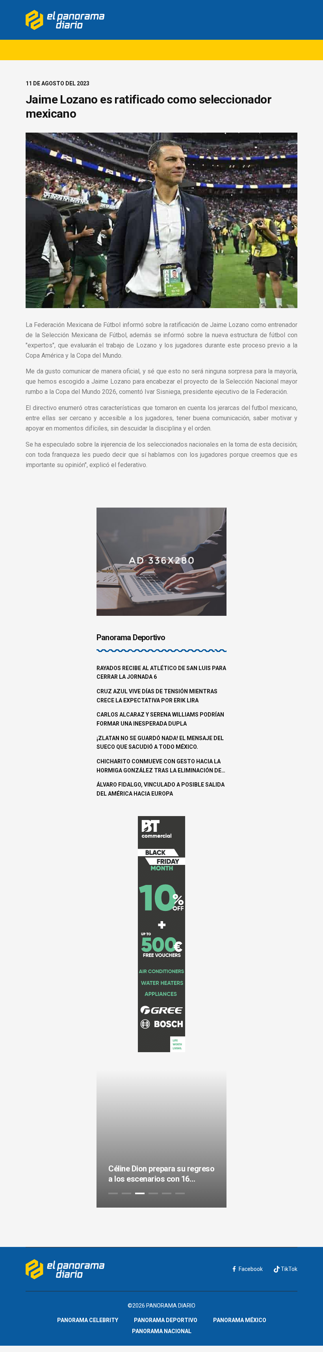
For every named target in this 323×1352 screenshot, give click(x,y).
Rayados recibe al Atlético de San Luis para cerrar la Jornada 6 (161, 672)
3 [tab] (140, 1193)
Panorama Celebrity (87, 1320)
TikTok (288, 1269)
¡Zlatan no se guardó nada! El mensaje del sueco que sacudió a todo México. (160, 742)
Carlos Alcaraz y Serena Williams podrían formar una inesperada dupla (160, 719)
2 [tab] (126, 1193)
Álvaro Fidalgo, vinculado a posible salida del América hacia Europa (161, 789)
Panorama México (239, 1320)
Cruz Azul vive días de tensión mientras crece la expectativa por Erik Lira (157, 696)
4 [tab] (153, 1193)
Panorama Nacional (161, 1331)
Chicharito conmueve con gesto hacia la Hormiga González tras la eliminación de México (159, 766)
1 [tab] (113, 1193)
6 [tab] (180, 1193)
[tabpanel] (161, 1139)
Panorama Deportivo (165, 1320)
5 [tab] (166, 1193)
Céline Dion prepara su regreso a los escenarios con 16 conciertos (161, 1174)
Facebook (251, 1269)
